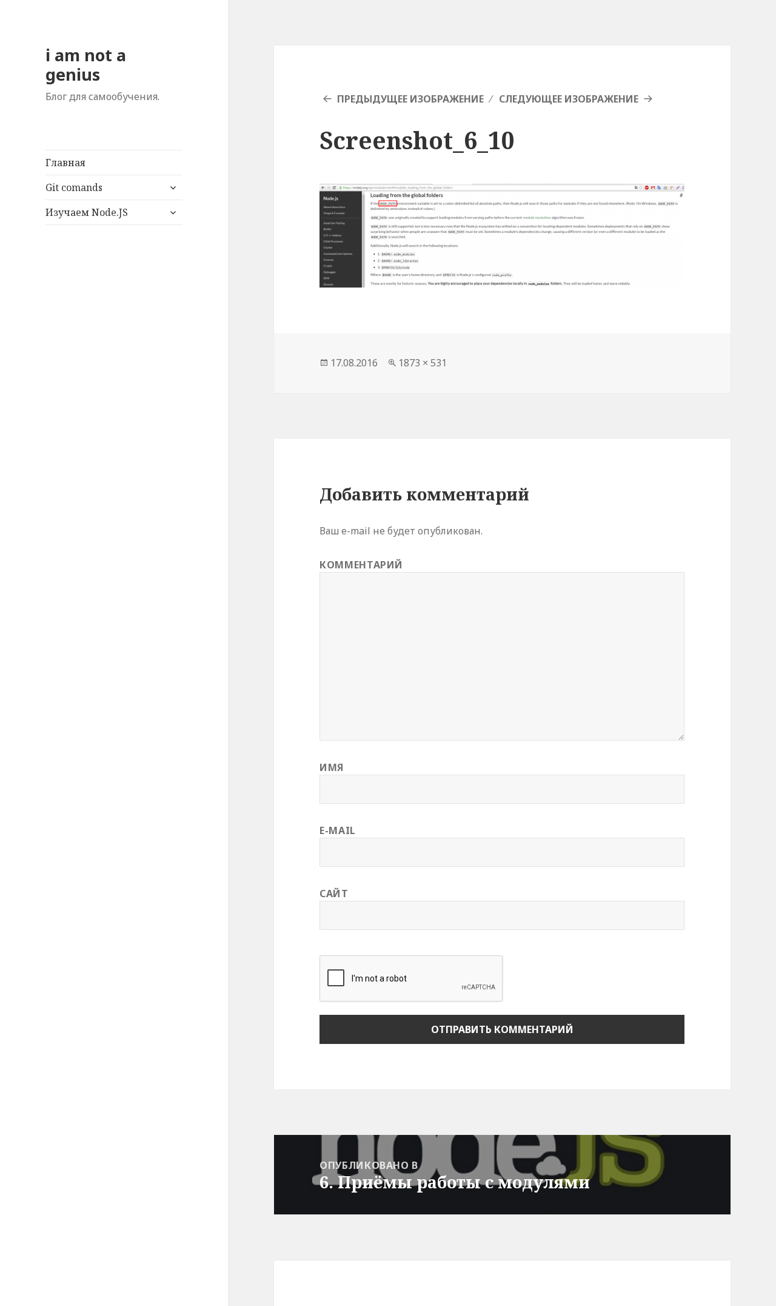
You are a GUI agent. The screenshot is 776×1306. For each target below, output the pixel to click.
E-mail (337, 830)
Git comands (73, 187)
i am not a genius (85, 65)
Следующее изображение (568, 99)
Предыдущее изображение (410, 99)
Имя (331, 767)
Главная (65, 162)
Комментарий (361, 564)
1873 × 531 (422, 362)
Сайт (334, 893)
